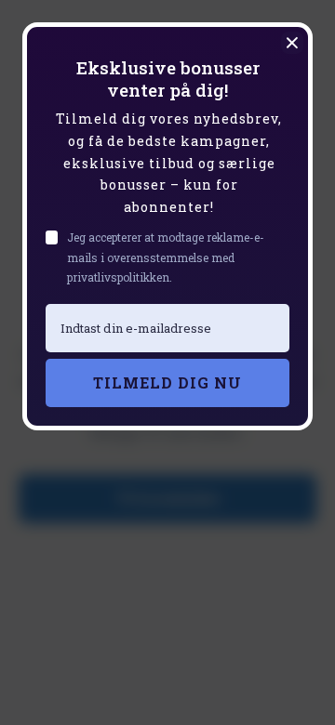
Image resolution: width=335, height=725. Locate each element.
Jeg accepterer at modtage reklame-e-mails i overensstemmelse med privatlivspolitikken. (165, 257)
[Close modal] (292, 43)
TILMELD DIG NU (167, 382)
